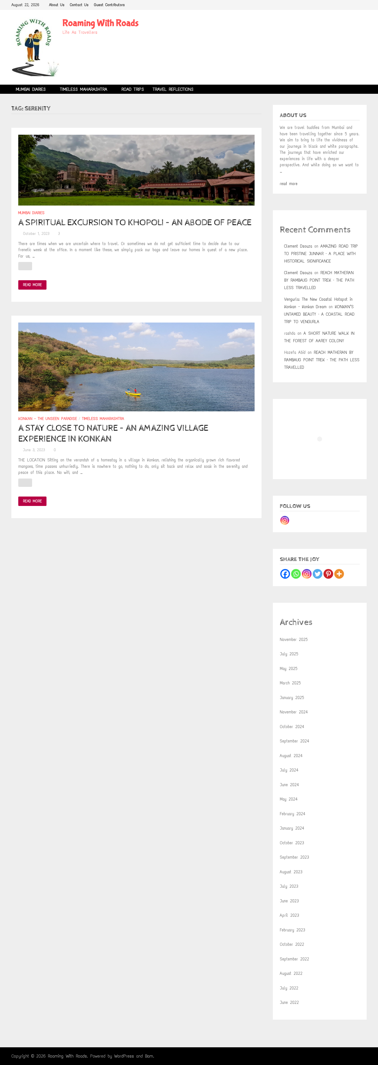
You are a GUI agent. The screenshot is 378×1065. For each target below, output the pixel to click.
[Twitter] (317, 574)
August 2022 (291, 973)
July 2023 (289, 886)
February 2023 (292, 930)
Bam (149, 1056)
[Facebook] (285, 574)
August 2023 (291, 871)
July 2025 (289, 653)
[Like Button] (25, 266)
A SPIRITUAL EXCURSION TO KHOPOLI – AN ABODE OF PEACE (135, 222)
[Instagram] (284, 520)
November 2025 (294, 639)
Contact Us (79, 4)
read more (288, 183)
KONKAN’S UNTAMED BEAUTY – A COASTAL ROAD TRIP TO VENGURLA (319, 314)
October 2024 (292, 726)
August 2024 (291, 755)
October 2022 (292, 944)
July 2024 (289, 770)
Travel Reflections (173, 89)
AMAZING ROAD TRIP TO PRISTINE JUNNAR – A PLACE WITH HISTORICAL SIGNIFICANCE (321, 254)
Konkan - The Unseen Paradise (47, 418)
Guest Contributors (109, 4)
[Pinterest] (328, 574)
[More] (339, 574)
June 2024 (289, 784)
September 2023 (294, 857)
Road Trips (132, 89)
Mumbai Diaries (31, 89)
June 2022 (289, 1002)
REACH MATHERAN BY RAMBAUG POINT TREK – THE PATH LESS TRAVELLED (319, 280)
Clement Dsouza (298, 246)
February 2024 (292, 813)
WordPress (124, 1056)
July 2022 (289, 988)
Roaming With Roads (101, 23)
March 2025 (290, 682)
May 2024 (288, 799)
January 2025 (292, 697)
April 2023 (289, 915)
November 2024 (294, 712)
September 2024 (294, 741)
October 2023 (292, 842)
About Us (56, 4)
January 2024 (292, 828)
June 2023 (289, 900)
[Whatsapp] (296, 574)
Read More (32, 285)
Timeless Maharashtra (83, 89)
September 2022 (294, 959)
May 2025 (288, 668)
